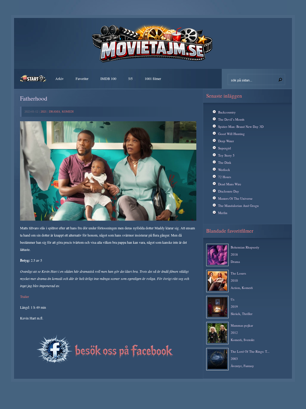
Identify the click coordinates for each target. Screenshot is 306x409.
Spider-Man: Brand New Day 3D (241, 126)
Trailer (24, 296)
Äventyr (236, 365)
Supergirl (224, 148)
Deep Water (226, 141)
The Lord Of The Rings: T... (250, 351)
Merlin (222, 212)
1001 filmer (153, 78)
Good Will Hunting (231, 133)
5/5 (130, 78)
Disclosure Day (228, 191)
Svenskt (249, 339)
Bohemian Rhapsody (245, 247)
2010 (234, 280)
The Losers (238, 273)
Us (232, 299)
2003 (234, 358)
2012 (234, 332)
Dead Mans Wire (229, 184)
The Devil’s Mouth (231, 119)
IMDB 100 (108, 78)
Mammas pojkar (242, 325)
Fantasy (249, 365)
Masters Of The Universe (235, 198)
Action (235, 287)
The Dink (224, 162)
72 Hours (224, 177)
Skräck (235, 313)
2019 (234, 306)
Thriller (247, 313)
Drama (54, 111)
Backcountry (227, 112)
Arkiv (59, 78)
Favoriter (82, 78)
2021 (44, 111)
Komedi (68, 111)
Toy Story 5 (226, 155)
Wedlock (224, 169)
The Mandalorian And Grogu (238, 205)
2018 (234, 254)
